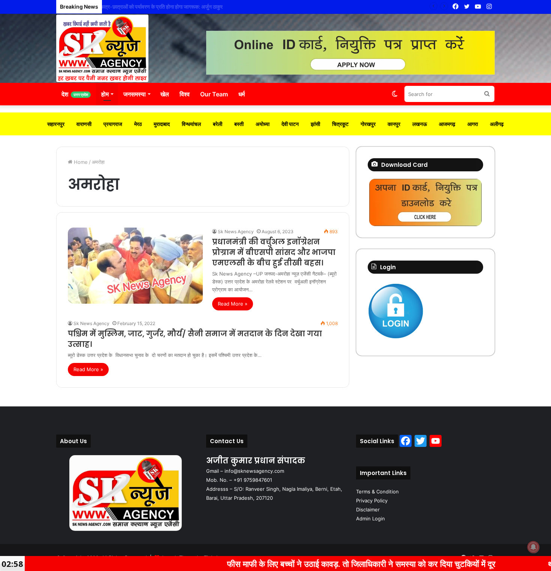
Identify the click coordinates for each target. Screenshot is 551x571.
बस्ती (239, 124)
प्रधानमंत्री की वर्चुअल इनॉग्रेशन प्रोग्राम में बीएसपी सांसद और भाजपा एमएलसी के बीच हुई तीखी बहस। (273, 252)
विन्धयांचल (191, 124)
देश (74, 94)
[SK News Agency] (102, 48)
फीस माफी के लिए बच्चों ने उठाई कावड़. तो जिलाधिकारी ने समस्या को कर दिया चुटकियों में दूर (325, 563)
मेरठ (138, 124)
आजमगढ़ (447, 124)
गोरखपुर (368, 124)
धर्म (241, 94)
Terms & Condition (377, 492)
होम (105, 94)
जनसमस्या (134, 94)
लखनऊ (419, 124)
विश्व (185, 94)
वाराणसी (83, 124)
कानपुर (394, 124)
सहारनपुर (55, 124)
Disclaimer (368, 510)
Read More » (232, 304)
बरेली (217, 124)
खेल (164, 94)
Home (80, 162)
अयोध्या (263, 124)
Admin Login (370, 519)
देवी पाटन (290, 124)
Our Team (214, 94)
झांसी (315, 124)
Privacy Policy (372, 501)
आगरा (472, 124)
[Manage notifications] (533, 547)
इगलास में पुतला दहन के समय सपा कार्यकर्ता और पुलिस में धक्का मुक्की (167, 6)
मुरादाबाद (162, 124)
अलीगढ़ (497, 124)
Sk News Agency (236, 231)
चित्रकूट (340, 124)
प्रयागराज (112, 124)
